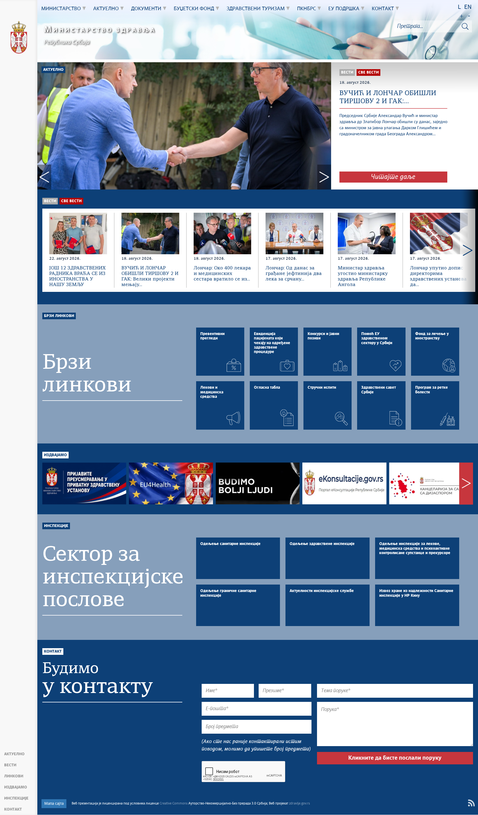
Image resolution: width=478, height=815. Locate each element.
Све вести (71, 201)
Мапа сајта (54, 804)
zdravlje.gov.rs (299, 803)
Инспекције (16, 798)
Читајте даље (393, 177)
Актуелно (14, 754)
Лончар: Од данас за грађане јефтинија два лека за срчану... (294, 274)
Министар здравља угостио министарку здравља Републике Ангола (363, 276)
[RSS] (471, 803)
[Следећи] (467, 250)
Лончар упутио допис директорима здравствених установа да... (438, 276)
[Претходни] (50, 250)
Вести (10, 765)
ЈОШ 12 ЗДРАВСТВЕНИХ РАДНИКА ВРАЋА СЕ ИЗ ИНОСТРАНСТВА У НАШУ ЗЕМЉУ (77, 276)
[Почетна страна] (19, 38)
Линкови (13, 776)
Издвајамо (15, 787)
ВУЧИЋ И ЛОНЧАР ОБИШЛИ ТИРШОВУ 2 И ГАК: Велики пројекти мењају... (149, 276)
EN (468, 7)
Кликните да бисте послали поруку (394, 758)
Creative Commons (174, 803)
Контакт (13, 809)
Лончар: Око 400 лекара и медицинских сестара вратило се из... (222, 274)
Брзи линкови (59, 316)
